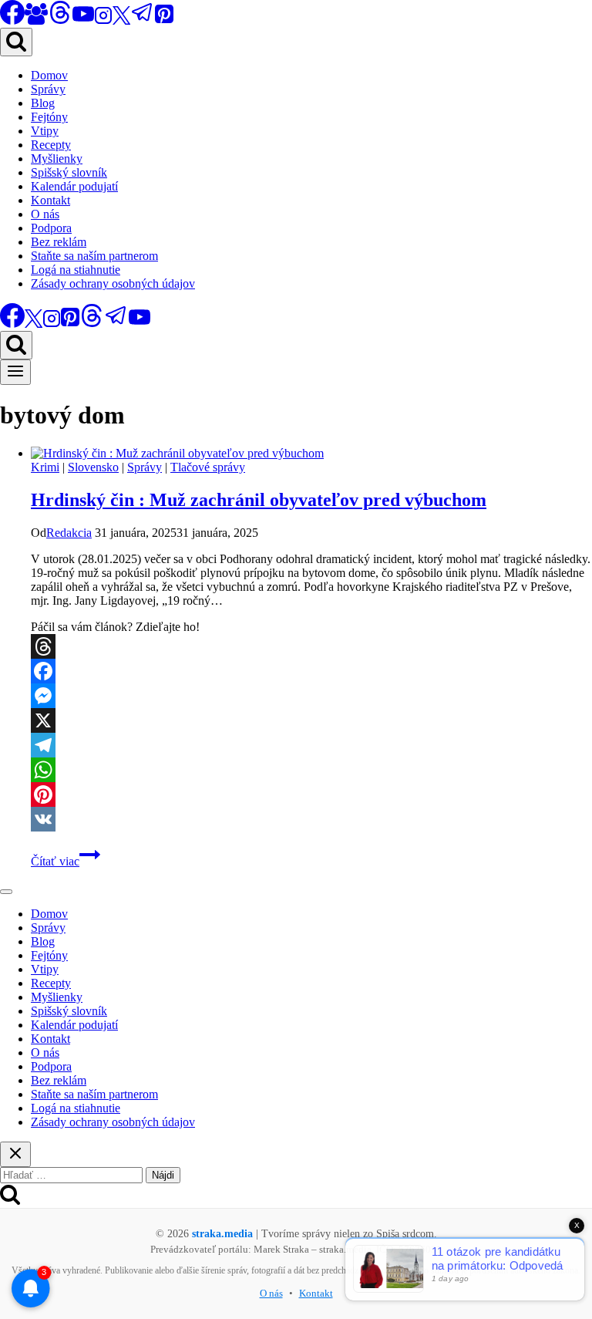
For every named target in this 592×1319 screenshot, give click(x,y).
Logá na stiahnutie (75, 269)
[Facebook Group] (36, 20)
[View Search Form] (16, 42)
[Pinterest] (164, 20)
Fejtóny (49, 116)
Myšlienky (56, 158)
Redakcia (69, 532)
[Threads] (60, 20)
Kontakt (50, 200)
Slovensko (93, 467)
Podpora (51, 227)
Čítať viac (65, 861)
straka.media (222, 1234)
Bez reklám (58, 241)
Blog (43, 103)
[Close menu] (6, 891)
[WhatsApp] (311, 769)
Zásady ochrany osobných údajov (113, 283)
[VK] (311, 819)
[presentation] (311, 453)
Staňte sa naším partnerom (94, 255)
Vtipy (45, 130)
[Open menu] (15, 372)
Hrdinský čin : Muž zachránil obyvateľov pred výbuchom (258, 500)
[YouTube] (83, 20)
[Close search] (15, 1154)
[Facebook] (311, 671)
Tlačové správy (207, 467)
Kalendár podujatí (74, 186)
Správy (48, 89)
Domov (49, 75)
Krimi (45, 467)
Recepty (51, 144)
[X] (121, 20)
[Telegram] (142, 20)
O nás (45, 214)
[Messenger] (311, 695)
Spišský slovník (69, 172)
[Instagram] (103, 20)
